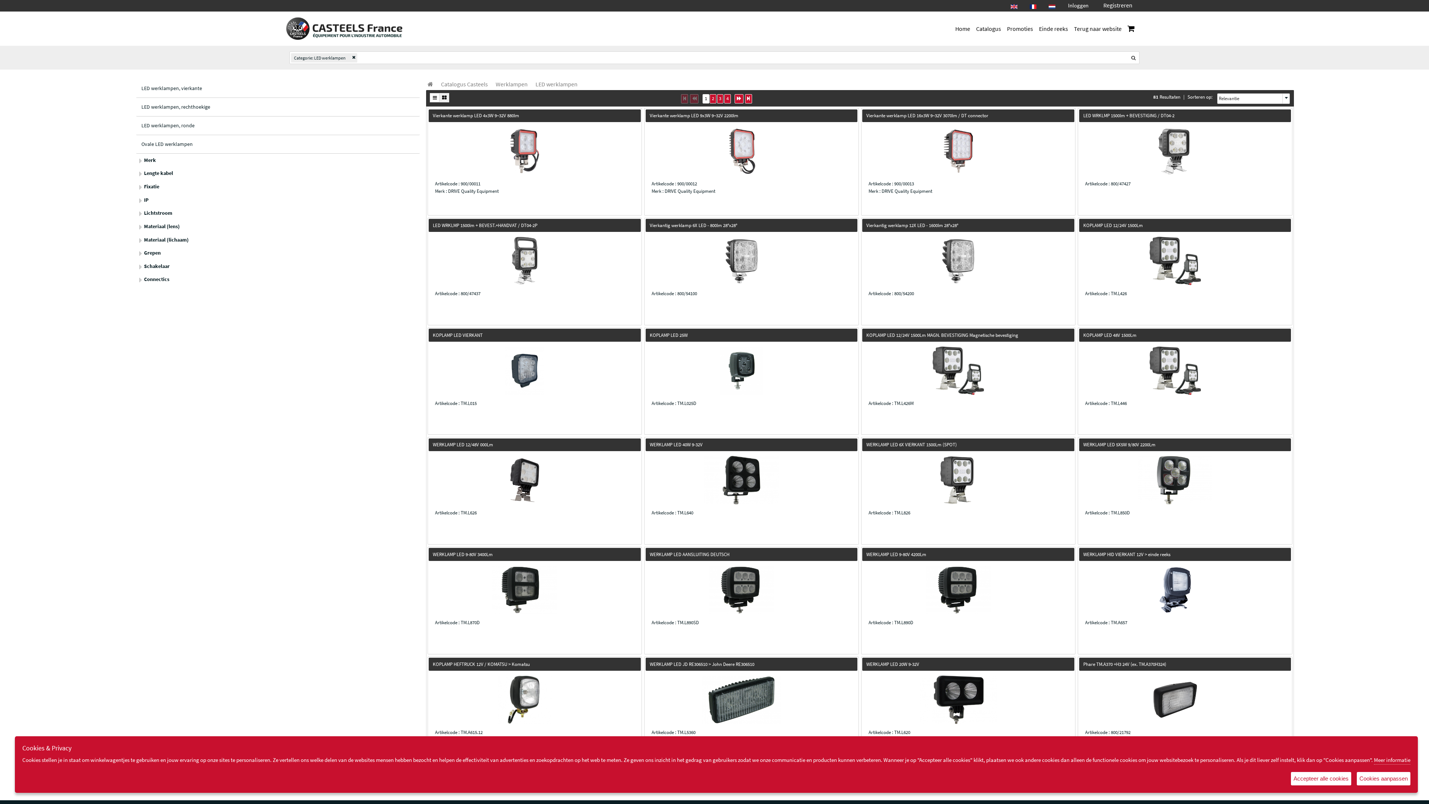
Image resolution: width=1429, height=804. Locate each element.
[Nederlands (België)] (1052, 5)
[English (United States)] (1014, 5)
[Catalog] (430, 84)
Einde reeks (1053, 28)
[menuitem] (464, 84)
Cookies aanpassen (1383, 778)
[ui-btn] (434, 98)
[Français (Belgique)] (1033, 5)
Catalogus (988, 28)
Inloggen (1078, 5)
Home (962, 28)
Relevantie (1229, 98)
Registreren (1117, 5)
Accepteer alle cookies (1321, 778)
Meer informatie (1392, 759)
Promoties (1020, 28)
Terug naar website (1098, 28)
